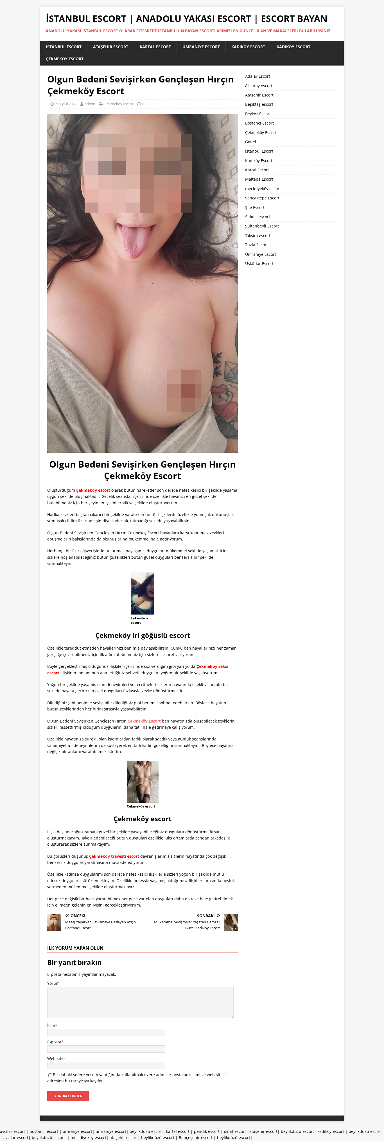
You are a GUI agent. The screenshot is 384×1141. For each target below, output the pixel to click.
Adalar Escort (257, 76)
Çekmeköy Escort (64, 58)
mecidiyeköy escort (263, 188)
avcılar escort (12, 1131)
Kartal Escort (155, 46)
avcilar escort (15, 1137)
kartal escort (177, 1131)
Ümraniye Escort (201, 46)
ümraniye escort (111, 1131)
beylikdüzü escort (146, 1131)
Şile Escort (255, 207)
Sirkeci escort (257, 216)
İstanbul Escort (64, 46)
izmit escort (235, 1131)
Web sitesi (57, 1058)
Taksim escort (257, 235)
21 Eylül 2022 (65, 103)
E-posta (54, 1042)
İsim (51, 1025)
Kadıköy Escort (248, 46)
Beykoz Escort (258, 113)
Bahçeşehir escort (196, 1137)
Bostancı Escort (259, 123)
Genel (250, 141)
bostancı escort (44, 1131)
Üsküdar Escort (259, 263)
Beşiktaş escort (259, 104)
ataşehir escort (263, 1131)
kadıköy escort (330, 1131)
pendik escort (207, 1131)
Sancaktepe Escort (262, 198)
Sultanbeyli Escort (262, 226)
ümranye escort (77, 1131)
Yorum (53, 983)
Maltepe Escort (259, 179)
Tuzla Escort (256, 244)
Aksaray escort (258, 85)
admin (90, 103)
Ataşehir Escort (110, 46)
